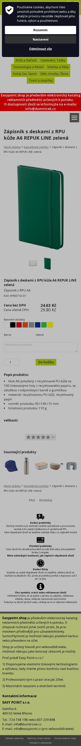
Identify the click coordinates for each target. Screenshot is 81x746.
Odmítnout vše (40, 49)
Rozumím (40, 30)
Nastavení (40, 39)
